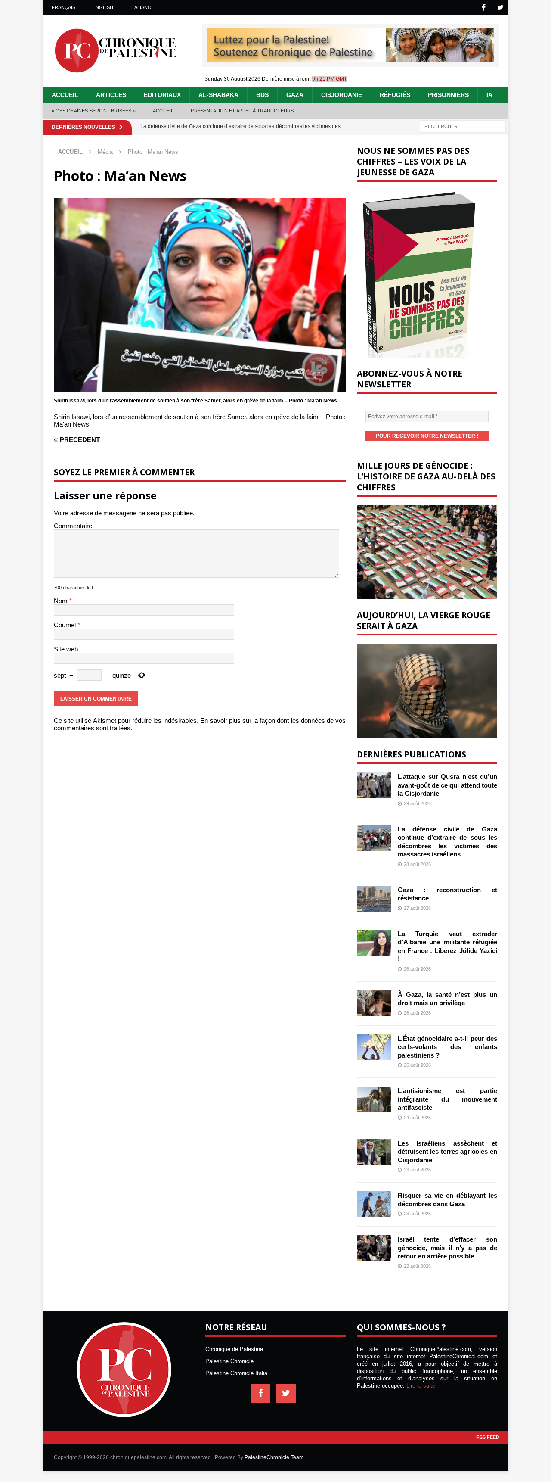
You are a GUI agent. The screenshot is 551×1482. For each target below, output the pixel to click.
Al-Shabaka (218, 94)
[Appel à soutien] (350, 58)
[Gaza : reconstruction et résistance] (374, 899)
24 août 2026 (417, 1117)
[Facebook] (483, 7)
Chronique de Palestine (234, 1349)
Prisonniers (448, 94)
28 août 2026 (417, 864)
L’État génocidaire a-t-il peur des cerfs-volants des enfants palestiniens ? (447, 1047)
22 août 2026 (417, 1266)
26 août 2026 (417, 968)
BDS (262, 94)
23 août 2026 (417, 1169)
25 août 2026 (417, 1065)
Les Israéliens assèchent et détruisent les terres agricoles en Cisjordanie (447, 1152)
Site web (66, 649)
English (103, 7)
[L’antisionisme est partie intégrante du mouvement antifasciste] (374, 1099)
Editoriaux (162, 94)
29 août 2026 (417, 803)
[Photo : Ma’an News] (200, 388)
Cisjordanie (341, 94)
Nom (61, 600)
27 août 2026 (417, 908)
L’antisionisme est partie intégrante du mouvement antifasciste (447, 1099)
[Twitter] (500, 7)
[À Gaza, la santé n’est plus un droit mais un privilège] (374, 1003)
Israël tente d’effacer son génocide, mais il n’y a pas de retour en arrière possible (447, 1248)
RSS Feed (487, 1437)
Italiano (141, 7)
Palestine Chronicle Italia (236, 1373)
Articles (111, 94)
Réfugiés (395, 94)
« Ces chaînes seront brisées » (94, 110)
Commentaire (73, 525)
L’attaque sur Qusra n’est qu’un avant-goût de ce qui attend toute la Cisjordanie (447, 785)
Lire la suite (420, 1385)
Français (63, 7)
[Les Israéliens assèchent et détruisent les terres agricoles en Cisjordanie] (374, 1152)
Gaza (294, 94)
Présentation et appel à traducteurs (242, 110)
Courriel (65, 625)
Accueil (65, 94)
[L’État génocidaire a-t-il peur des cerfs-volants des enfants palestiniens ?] (374, 1047)
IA (489, 94)
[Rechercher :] (463, 125)
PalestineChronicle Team (274, 1457)
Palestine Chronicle (229, 1361)
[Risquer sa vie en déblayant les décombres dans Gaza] (374, 1204)
